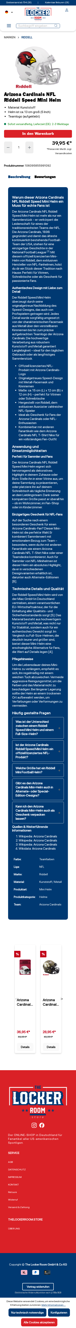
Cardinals (29, 528)
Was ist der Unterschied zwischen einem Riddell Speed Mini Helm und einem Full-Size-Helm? (35, 728)
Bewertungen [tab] (45, 177)
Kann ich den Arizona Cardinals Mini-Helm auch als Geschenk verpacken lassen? (35, 812)
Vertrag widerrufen (38, 1286)
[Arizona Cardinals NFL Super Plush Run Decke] (25, 967)
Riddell (52, 211)
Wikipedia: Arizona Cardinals (38, 836)
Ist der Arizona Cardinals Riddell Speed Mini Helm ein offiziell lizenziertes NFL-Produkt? (34, 751)
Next (62, 999)
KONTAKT (13, 1184)
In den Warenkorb (38, 133)
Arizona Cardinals (30, 211)
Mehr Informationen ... (54, 1305)
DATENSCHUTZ (17, 1169)
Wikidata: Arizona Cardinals (37, 848)
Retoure (12, 1192)
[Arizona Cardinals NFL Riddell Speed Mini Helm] (38, 66)
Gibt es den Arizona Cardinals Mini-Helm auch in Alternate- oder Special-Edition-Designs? (34, 789)
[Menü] (9, 27)
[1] (48, 251)
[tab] (20, 177)
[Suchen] (56, 26)
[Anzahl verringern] (8, 147)
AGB (10, 1162)
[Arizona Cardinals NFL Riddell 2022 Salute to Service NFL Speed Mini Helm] (51, 967)
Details (25, 1047)
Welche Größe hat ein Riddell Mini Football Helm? (35, 770)
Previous (16, 999)
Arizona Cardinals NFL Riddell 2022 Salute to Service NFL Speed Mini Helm (50, 1002)
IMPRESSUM (15, 1177)
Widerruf (13, 1199)
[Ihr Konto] (67, 10)
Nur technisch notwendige (27, 1312)
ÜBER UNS (14, 1228)
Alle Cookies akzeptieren (39, 1322)
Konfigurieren (59, 1312)
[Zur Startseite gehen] (38, 14)
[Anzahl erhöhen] (29, 147)
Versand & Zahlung (19, 1207)
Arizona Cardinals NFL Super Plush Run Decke (25, 1002)
